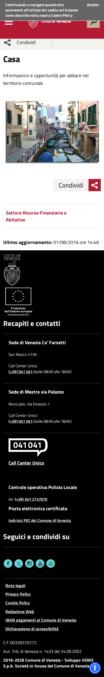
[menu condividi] (7, 42)
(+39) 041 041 (21, 372)
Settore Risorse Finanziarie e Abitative (36, 216)
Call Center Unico (26, 463)
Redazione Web (19, 611)
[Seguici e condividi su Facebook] (8, 563)
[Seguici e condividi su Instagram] (29, 563)
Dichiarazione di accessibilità (31, 629)
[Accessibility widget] (95, 668)
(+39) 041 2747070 (31, 499)
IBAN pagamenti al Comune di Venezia (40, 620)
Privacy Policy (18, 594)
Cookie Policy (62, 15)
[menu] (9, 21)
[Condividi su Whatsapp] (50, 563)
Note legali (15, 585)
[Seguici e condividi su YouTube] (40, 563)
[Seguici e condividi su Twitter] (18, 563)
